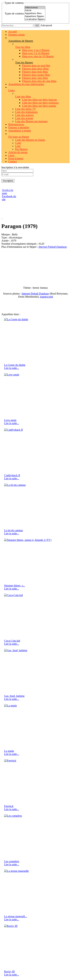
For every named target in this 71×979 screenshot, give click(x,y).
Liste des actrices (24, 115)
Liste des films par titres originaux (40, 102)
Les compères (11, 861)
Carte (18, 143)
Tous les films (22, 47)
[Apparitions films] (35, 13)
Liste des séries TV (25, 108)
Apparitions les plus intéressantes (26, 84)
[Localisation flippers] (35, 19)
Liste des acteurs (24, 118)
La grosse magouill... (15, 916)
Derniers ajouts (16, 34)
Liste (18, 146)
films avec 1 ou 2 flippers (35, 50)
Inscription (8, 181)
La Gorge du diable (14, 364)
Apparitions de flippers (20, 40)
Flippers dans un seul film (36, 65)
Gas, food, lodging (14, 695)
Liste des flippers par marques (31, 121)
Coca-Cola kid (12, 640)
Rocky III (9, 971)
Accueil (12, 31)
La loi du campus (13, 530)
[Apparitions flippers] (35, 16)
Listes (11, 90)
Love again (10, 420)
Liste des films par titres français (39, 99)
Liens (11, 155)
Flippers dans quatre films (36, 74)
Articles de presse (17, 152)
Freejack (8, 806)
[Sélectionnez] (35, 7)
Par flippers (21, 149)
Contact (12, 161)
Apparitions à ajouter (19, 130)
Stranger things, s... (14, 585)
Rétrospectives (16, 124)
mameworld (46, 296)
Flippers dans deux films (35, 68)
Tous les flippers (24, 62)
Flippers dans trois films (35, 71)
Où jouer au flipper (18, 136)
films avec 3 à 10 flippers (35, 53)
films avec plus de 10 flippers (38, 56)
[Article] (35, 10)
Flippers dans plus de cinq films (39, 81)
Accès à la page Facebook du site (9, 195)
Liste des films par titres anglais (39, 105)
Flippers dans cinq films (35, 78)
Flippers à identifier (18, 127)
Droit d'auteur (15, 158)
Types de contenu (14, 13)
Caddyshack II (12, 475)
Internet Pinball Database (53, 246)
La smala (9, 750)
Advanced (46, 25)
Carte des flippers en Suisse (30, 139)
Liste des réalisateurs (26, 112)
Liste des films (23, 96)
